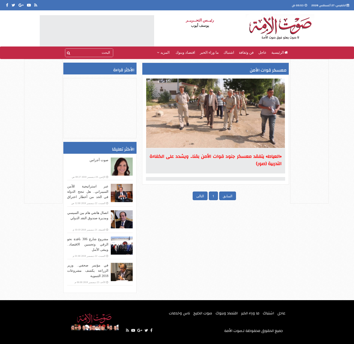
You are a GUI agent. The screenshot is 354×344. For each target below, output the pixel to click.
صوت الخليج (202, 313)
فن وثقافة (246, 52)
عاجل (262, 52)
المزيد (164, 52)
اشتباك (228, 52)
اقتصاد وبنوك (185, 52)
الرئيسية (277, 52)
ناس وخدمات (179, 313)
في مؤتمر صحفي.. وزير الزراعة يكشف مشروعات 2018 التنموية (87, 271)
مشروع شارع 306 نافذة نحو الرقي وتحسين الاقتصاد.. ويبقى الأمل (87, 244)
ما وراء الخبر (209, 52)
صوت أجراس (99, 160)
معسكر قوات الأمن (268, 70)
